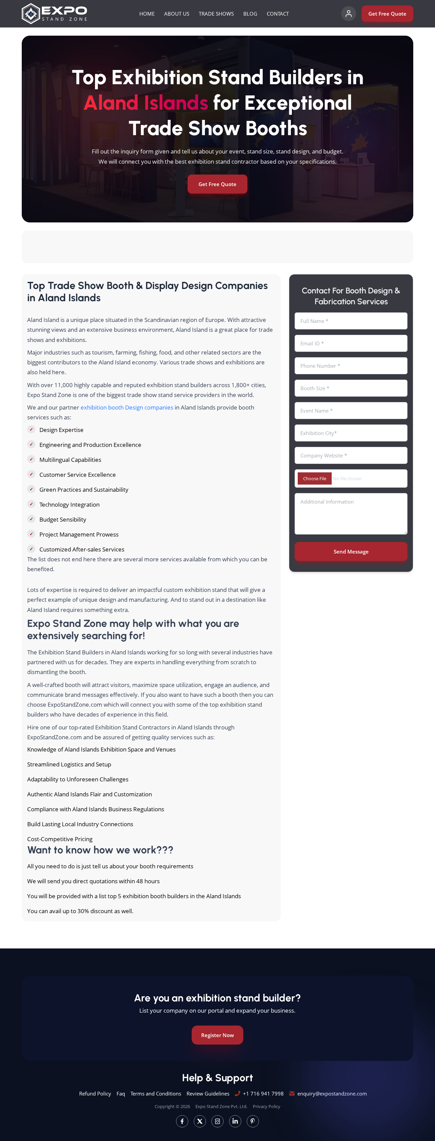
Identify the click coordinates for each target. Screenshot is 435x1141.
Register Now (217, 1035)
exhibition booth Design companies (127, 407)
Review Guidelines (208, 1093)
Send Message (351, 551)
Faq (121, 1093)
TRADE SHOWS (216, 13)
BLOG (250, 13)
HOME (147, 13)
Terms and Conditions (155, 1093)
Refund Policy (95, 1093)
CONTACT (278, 13)
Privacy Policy (266, 1106)
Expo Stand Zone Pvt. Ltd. (221, 1106)
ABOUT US (176, 13)
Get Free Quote (387, 13)
